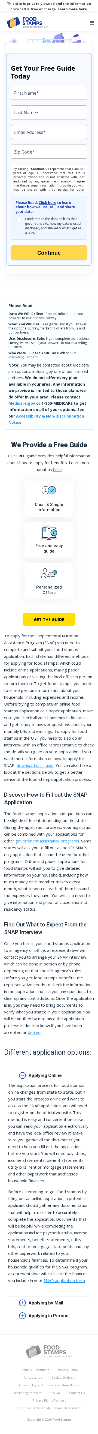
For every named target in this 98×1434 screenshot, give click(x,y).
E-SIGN (55, 1393)
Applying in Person (49, 1315)
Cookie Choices (62, 1377)
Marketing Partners (23, 357)
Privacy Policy (68, 1370)
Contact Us (77, 1393)
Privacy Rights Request (49, 1400)
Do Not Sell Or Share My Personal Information (49, 1408)
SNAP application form (64, 1280)
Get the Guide (49, 619)
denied (34, 1032)
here (83, 9)
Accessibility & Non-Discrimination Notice (49, 1385)
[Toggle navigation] (91, 23)
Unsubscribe (33, 1377)
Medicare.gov (21, 403)
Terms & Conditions (34, 1370)
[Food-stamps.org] (49, 1351)
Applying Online (45, 1075)
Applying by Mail (46, 1303)
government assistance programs (47, 841)
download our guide (35, 765)
